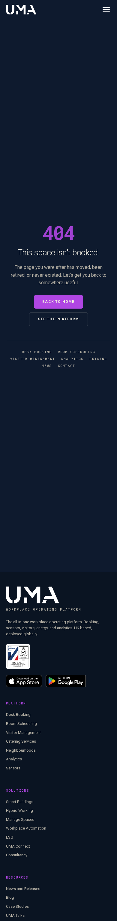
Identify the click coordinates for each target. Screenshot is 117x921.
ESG (9, 837)
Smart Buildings (19, 801)
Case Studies (17, 906)
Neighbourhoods (21, 750)
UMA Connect (18, 846)
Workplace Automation (26, 828)
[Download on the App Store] (24, 681)
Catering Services (21, 741)
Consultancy (16, 855)
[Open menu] (106, 9)
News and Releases (23, 888)
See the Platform (58, 319)
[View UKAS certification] (18, 656)
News (47, 365)
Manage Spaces (20, 819)
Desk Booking (37, 352)
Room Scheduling (76, 352)
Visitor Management (32, 358)
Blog (10, 897)
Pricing (98, 358)
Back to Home (58, 302)
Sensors (13, 768)
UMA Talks (15, 915)
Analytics (72, 358)
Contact (66, 365)
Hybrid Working (19, 810)
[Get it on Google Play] (66, 681)
